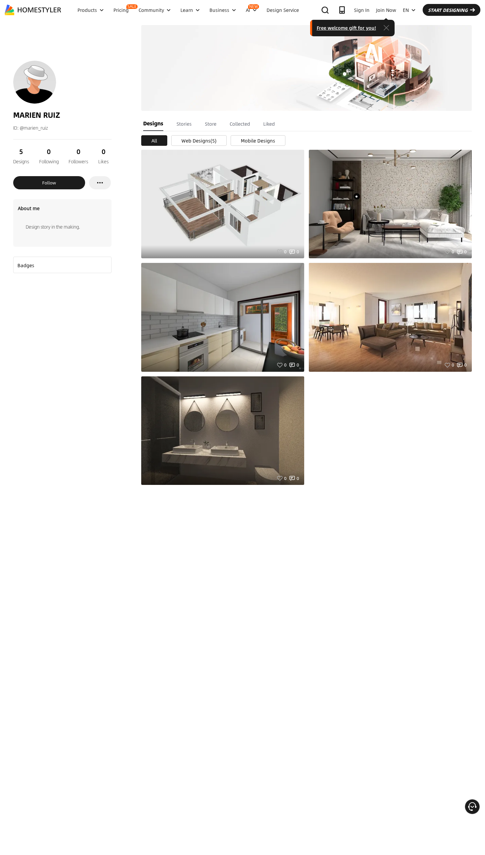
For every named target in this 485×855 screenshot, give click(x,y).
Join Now (386, 10)
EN (406, 10)
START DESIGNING (448, 10)
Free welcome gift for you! (346, 27)
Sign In (362, 10)
